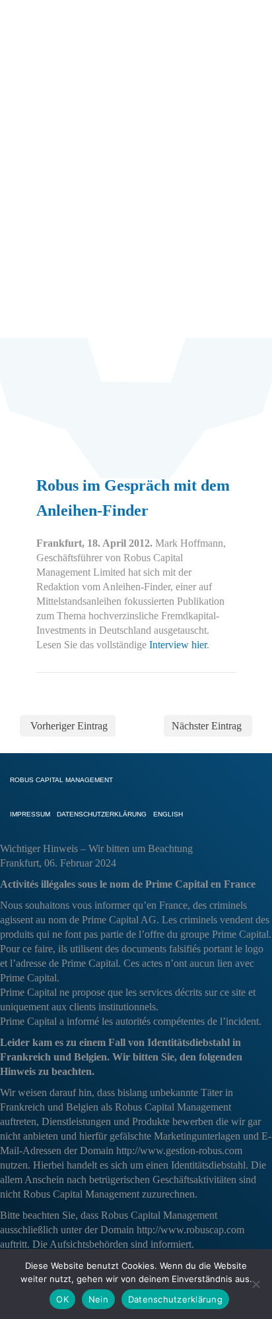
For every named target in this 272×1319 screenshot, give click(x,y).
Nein (98, 1299)
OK (62, 1299)
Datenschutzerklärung (175, 1299)
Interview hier (178, 644)
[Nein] (255, 1284)
